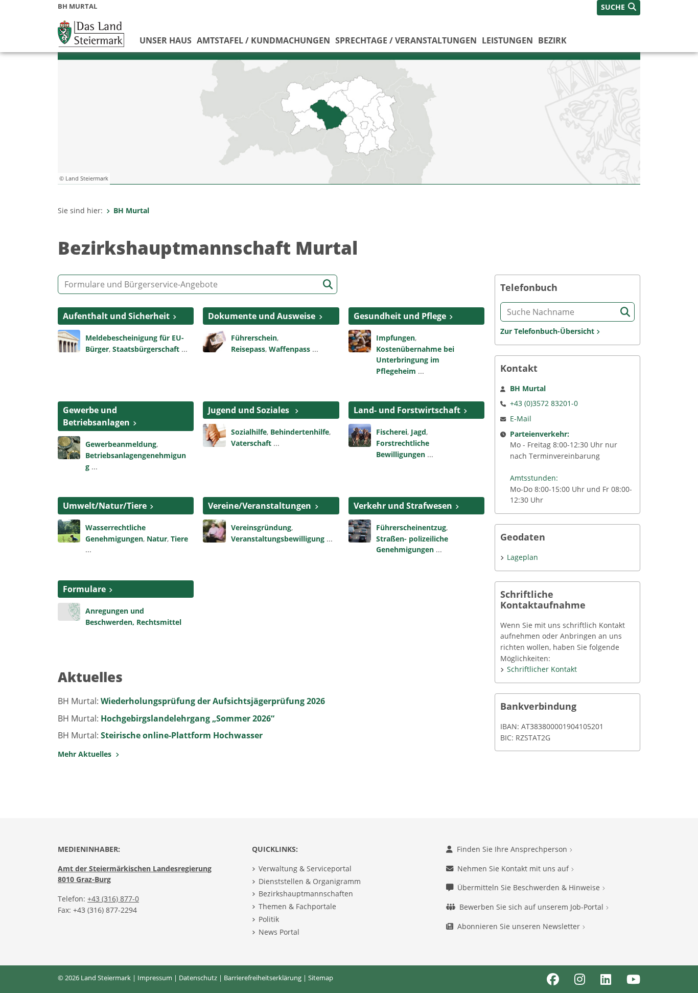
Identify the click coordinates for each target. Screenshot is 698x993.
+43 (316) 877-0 (113, 899)
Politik (269, 919)
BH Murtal (131, 210)
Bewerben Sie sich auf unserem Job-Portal (532, 907)
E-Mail (520, 418)
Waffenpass (289, 349)
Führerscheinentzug (411, 527)
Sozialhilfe (249, 432)
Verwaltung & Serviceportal (305, 868)
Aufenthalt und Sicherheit (116, 316)
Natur (157, 539)
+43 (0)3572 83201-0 (544, 403)
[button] (618, 8)
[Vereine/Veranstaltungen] (214, 530)
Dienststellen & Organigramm (310, 881)
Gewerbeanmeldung (120, 444)
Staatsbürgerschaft (145, 349)
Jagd (418, 432)
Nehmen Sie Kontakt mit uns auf (514, 868)
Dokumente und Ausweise (261, 316)
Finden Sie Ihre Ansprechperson (513, 849)
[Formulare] (69, 611)
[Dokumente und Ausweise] (214, 340)
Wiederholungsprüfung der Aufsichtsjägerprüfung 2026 (213, 701)
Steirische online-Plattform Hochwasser (182, 735)
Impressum (154, 977)
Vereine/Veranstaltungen (259, 505)
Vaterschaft (251, 443)
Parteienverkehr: (539, 434)
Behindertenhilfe (299, 432)
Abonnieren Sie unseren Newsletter (519, 926)
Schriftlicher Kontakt (542, 669)
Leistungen (507, 40)
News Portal (279, 932)
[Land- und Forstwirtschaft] (359, 434)
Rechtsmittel (158, 622)
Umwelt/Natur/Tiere (105, 505)
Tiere (179, 539)
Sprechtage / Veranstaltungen (406, 40)
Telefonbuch (528, 287)
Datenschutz (198, 977)
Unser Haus (165, 40)
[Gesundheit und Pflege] (359, 340)
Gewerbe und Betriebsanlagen (96, 416)
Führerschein (254, 338)
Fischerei (391, 432)
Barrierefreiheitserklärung (262, 977)
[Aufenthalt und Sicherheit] (69, 340)
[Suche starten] (328, 284)
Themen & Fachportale (297, 906)
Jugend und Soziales (249, 410)
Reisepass (248, 349)
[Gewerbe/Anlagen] (69, 447)
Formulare (84, 589)
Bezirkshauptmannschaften (306, 893)
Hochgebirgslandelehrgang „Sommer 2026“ (187, 718)
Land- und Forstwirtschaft (407, 410)
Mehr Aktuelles (86, 754)
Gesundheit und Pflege (400, 316)
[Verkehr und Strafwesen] (359, 530)
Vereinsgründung (261, 527)
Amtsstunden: (534, 478)
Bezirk (552, 40)
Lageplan (522, 557)
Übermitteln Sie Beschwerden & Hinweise (529, 887)
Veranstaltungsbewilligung (277, 539)
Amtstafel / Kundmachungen (263, 40)
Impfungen (395, 338)
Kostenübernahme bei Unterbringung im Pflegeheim (415, 360)
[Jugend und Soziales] (214, 434)
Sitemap (320, 977)
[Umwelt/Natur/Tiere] (69, 530)
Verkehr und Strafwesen (403, 505)
